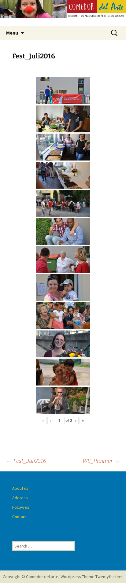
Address (20, 497)
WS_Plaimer (101, 460)
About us (20, 488)
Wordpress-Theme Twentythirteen (92, 576)
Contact (19, 516)
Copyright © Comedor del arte (30, 576)
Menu (12, 33)
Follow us (20, 507)
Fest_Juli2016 (26, 460)
